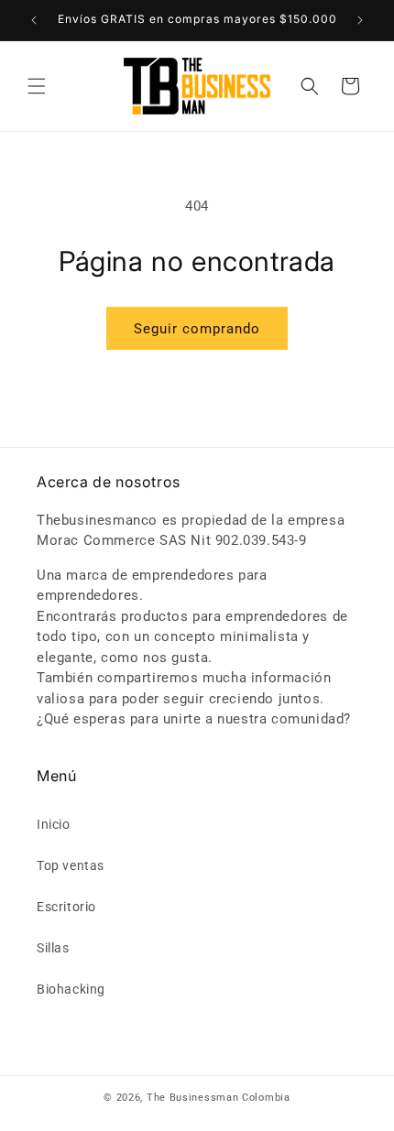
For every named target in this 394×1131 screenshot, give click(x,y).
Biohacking (71, 989)
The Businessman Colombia (218, 1098)
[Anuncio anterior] (34, 20)
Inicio (54, 824)
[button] (36, 86)
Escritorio (66, 906)
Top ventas (70, 865)
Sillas (53, 948)
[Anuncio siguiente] (360, 20)
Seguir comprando (197, 329)
